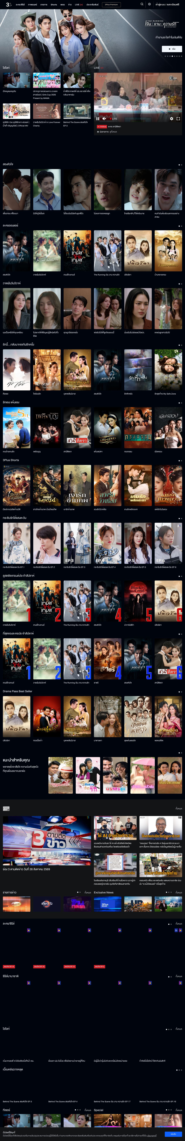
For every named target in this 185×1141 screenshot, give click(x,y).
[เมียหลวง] (168, 427)
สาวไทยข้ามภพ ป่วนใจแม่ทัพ (45, 509)
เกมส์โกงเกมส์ (69, 274)
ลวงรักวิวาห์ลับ (100, 509)
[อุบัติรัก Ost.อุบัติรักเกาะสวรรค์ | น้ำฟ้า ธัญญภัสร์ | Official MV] (16, 111)
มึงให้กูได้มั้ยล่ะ (39, 213)
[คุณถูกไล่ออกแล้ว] (77, 308)
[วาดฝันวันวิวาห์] (47, 250)
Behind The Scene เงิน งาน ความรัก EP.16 (157, 1101)
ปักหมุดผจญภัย (9, 91)
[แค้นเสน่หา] (107, 427)
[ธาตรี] (107, 658)
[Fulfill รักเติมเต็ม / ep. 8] (138, 948)
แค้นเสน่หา (98, 451)
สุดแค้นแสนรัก (130, 740)
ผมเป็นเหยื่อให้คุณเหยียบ (13, 332)
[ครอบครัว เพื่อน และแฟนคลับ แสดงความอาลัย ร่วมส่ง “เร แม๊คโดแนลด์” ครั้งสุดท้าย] (160, 865)
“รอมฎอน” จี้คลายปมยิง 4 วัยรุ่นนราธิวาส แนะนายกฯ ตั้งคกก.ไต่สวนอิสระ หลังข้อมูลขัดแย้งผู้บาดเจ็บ (160, 845)
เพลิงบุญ (37, 451)
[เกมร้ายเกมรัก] (16, 427)
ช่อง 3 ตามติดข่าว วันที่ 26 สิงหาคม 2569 (26, 869)
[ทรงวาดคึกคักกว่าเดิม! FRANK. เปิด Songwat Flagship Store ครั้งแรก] (138, 1121)
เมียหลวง (158, 451)
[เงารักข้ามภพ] (77, 485)
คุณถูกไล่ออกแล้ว (71, 332)
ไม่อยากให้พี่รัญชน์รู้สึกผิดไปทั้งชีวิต (46, 334)
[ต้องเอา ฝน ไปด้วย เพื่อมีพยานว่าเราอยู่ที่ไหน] (69, 1046)
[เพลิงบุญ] (47, 427)
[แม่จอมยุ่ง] (115, 775)
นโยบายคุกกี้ (152, 1135)
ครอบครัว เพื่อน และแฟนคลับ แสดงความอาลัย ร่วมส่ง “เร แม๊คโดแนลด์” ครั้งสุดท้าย (160, 882)
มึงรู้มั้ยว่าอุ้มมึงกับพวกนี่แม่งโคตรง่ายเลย (110, 1061)
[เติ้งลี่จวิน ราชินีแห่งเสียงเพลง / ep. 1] (16, 1001)
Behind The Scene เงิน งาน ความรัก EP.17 (112, 1101)
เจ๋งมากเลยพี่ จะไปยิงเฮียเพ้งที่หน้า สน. (18, 1061)
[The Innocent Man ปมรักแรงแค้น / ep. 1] (168, 1001)
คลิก (172, 28)
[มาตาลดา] (107, 716)
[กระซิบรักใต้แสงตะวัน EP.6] (168, 543)
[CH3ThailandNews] (107, 904)
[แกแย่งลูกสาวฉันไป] (168, 308)
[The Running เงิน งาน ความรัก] (107, 250)
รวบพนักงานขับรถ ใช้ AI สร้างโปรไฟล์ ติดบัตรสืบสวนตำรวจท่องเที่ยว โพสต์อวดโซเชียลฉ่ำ (112, 845)
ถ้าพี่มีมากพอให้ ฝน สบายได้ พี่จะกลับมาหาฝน (77, 93)
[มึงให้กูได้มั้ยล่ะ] (47, 189)
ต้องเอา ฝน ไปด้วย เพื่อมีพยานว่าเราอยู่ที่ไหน (66, 1061)
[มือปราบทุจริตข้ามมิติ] (16, 485)
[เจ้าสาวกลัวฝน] (142, 775)
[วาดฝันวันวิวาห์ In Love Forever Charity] (46, 111)
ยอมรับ (173, 1134)
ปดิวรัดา (127, 274)
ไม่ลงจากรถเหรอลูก (102, 213)
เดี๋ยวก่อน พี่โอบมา (10, 213)
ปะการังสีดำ (129, 625)
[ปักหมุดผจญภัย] (16, 80)
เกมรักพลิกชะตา (131, 509)
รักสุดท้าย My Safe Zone (165, 393)
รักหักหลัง (128, 393)
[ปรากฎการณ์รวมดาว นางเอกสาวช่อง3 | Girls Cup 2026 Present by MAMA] (46, 80)
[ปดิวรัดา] (138, 250)
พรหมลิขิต (159, 740)
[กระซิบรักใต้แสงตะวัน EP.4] (107, 543)
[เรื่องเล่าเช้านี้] (16, 904)
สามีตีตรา (68, 451)
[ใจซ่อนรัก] (47, 369)
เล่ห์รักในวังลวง (161, 509)
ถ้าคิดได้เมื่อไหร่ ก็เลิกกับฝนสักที (152, 1061)
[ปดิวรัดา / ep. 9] (168, 948)
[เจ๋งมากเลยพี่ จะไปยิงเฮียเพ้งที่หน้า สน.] (24, 1046)
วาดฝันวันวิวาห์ (39, 274)
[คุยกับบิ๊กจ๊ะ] (168, 904)
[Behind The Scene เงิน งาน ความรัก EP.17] (115, 1086)
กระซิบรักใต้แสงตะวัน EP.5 (135, 567)
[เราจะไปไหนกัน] (47, 1121)
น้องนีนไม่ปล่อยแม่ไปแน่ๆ (134, 332)
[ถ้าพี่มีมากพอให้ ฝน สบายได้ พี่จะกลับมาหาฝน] (77, 80)
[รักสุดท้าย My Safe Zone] (168, 369)
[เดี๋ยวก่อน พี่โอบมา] (16, 189)
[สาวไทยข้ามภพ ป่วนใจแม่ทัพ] (47, 485)
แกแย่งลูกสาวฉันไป (162, 332)
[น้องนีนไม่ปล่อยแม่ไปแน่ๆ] (138, 308)
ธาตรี (96, 682)
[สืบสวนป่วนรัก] (88, 775)
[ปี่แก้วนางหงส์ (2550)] (170, 775)
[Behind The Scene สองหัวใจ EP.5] (77, 111)
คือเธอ (5, 393)
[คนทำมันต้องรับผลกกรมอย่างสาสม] (168, 189)
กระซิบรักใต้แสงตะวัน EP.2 (44, 567)
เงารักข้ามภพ (69, 509)
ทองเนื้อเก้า (37, 740)
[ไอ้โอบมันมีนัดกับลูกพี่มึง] (77, 189)
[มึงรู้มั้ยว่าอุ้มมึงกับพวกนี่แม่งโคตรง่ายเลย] (115, 1046)
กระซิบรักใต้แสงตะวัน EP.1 (13, 567)
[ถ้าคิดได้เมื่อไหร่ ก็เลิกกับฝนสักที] (160, 1046)
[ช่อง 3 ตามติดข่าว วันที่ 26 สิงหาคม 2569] (47, 840)
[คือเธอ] (16, 369)
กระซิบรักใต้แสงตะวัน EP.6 (165, 567)
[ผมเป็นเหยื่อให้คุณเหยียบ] (16, 308)
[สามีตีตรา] (77, 427)
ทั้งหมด (179, 809)
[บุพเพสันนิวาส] (77, 369)
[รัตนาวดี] (60, 775)
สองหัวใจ (6, 274)
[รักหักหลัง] (138, 369)
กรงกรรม (128, 451)
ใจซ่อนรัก (37, 393)
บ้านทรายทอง (160, 274)
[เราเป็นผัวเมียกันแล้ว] (77, 1121)
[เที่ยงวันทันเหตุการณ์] (47, 904)
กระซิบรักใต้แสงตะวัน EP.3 (74, 567)
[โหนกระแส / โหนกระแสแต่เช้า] (77, 904)
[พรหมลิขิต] (168, 716)
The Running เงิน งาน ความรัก (107, 274)
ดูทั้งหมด (113, 131)
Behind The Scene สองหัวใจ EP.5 (75, 124)
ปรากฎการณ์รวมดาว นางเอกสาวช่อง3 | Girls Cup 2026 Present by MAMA (45, 95)
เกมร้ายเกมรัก (8, 451)
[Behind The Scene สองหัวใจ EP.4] (69, 1086)
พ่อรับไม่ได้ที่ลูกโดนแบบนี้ (104, 332)
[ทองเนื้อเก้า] (47, 716)
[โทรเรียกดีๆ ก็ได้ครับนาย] (138, 189)
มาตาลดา (98, 740)
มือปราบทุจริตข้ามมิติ (11, 509)
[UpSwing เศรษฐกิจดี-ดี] (138, 904)
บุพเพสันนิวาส (69, 393)
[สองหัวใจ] (16, 250)
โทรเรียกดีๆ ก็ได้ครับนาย (134, 213)
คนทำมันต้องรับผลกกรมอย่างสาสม (167, 215)
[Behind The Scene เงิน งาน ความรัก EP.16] (160, 1086)
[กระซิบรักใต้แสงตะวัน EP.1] (16, 543)
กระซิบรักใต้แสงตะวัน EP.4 (104, 567)
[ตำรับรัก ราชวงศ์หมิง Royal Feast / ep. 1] (138, 1001)
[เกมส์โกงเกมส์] (77, 250)
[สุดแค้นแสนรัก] (138, 716)
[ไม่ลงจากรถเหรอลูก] (107, 189)
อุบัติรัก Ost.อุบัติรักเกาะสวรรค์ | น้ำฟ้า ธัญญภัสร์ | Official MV (16, 124)
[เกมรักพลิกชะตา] (138, 485)
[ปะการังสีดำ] (138, 601)
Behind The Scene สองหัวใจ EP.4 (62, 1101)
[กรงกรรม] (138, 427)
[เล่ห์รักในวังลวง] (168, 485)
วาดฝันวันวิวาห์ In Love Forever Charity (46, 124)
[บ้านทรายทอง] (168, 250)
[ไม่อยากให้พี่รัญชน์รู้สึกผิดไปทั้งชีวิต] (47, 308)
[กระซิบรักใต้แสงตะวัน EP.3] (77, 543)
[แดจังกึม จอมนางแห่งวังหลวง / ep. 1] (47, 1001)
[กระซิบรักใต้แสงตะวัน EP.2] (47, 543)
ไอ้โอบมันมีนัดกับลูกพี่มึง (73, 213)
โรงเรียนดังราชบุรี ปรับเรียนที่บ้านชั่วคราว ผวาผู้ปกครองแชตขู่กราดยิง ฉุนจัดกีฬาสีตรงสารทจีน (114, 882)
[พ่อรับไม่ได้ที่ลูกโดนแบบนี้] (107, 308)
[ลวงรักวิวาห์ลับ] (107, 485)
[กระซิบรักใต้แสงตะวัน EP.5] (138, 543)
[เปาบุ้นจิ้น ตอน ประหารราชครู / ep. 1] (77, 1001)
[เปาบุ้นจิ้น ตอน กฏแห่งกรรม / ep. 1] (107, 1001)
